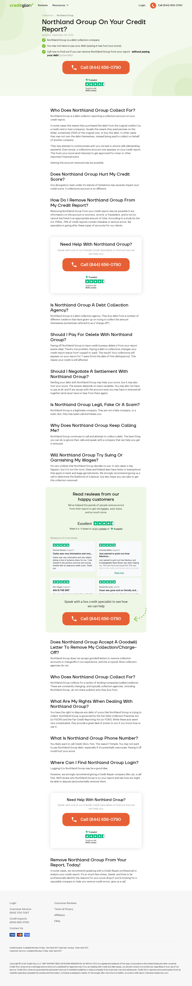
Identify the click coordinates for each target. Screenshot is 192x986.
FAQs (57, 921)
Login (13, 903)
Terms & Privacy (63, 909)
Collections (47, 16)
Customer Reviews (65, 903)
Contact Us (16, 928)
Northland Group (65, 16)
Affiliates (59, 915)
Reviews (43, 5)
